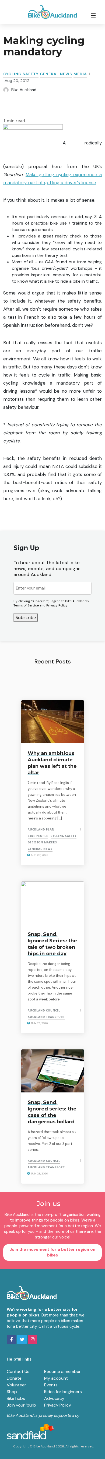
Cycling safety (20, 74)
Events (51, 1385)
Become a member (62, 1371)
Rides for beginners (63, 1391)
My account (56, 1378)
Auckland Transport (46, 1017)
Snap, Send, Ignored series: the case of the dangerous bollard (52, 1112)
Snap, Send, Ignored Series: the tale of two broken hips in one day (52, 944)
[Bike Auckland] (52, 12)
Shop (12, 1391)
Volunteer (16, 1385)
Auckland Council (44, 1010)
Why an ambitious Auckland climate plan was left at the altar (52, 763)
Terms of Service (26, 605)
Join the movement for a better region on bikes (52, 1252)
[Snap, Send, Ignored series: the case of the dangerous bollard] (52, 1070)
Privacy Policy (57, 605)
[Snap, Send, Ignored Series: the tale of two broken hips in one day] (52, 902)
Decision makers (42, 842)
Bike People (38, 836)
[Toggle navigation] (94, 15)
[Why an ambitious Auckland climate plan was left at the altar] (52, 721)
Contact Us (18, 1371)
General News (56, 74)
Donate (14, 1378)
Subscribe (26, 617)
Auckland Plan (41, 829)
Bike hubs (16, 1398)
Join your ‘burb (21, 1405)
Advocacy (54, 1398)
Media (80, 74)
